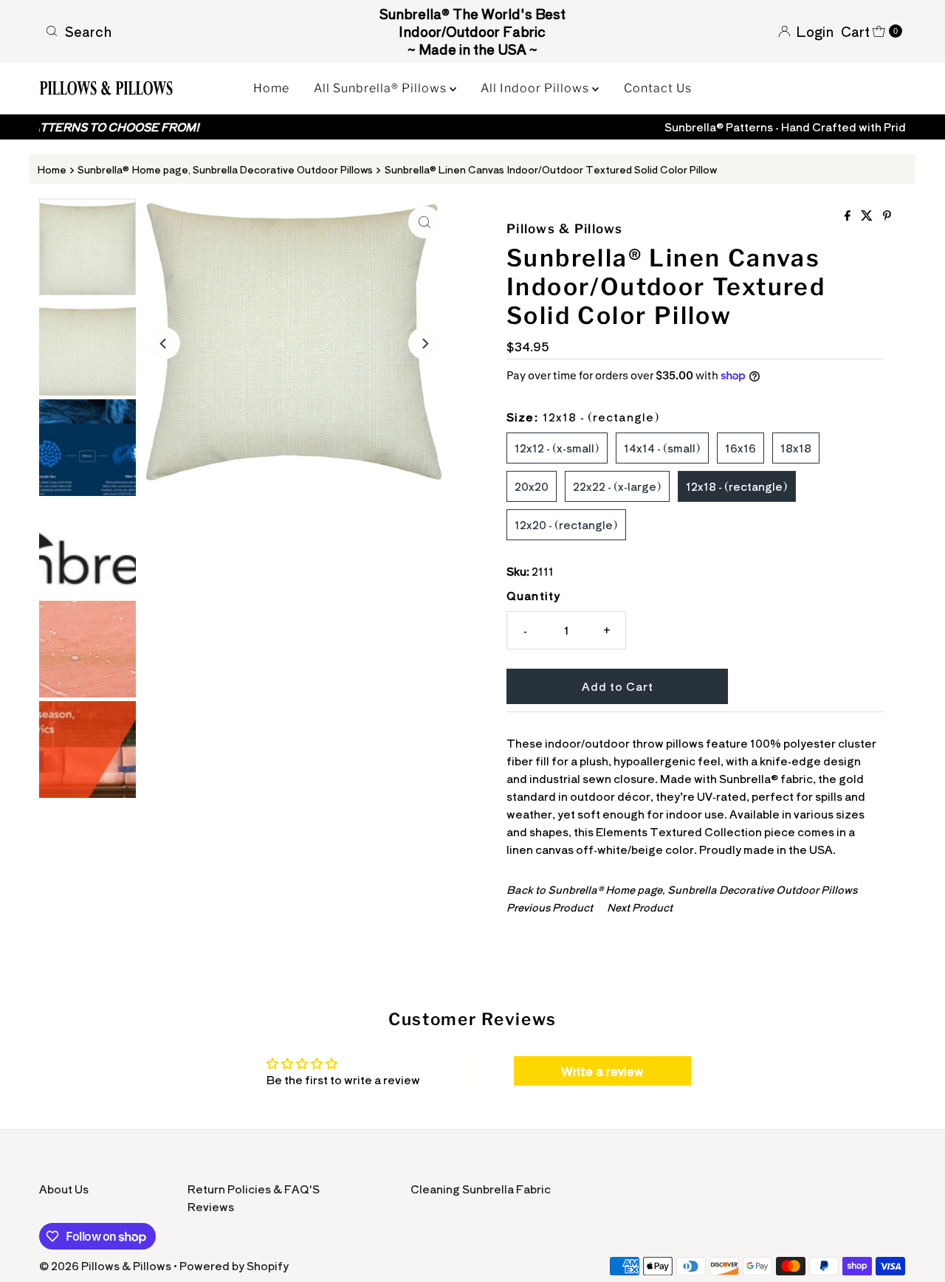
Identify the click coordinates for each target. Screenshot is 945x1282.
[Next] (424, 343)
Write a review (602, 1071)
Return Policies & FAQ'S (254, 1188)
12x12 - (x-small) (557, 447)
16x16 (740, 447)
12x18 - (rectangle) (737, 486)
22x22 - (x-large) (617, 486)
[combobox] (179, 31)
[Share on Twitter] (868, 215)
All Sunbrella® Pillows (382, 88)
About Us (64, 1188)
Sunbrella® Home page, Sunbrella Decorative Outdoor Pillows (225, 169)
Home (271, 88)
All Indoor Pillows (536, 88)
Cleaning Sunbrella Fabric (480, 1188)
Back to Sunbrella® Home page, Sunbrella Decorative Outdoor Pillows (681, 889)
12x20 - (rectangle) (566, 524)
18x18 (795, 447)
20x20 (532, 486)
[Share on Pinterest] (887, 215)
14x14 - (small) (662, 447)
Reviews (211, 1206)
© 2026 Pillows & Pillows (105, 1265)
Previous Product (549, 907)
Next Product (640, 907)
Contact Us (658, 88)
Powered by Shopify (234, 1265)
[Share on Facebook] (849, 215)
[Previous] (164, 343)
